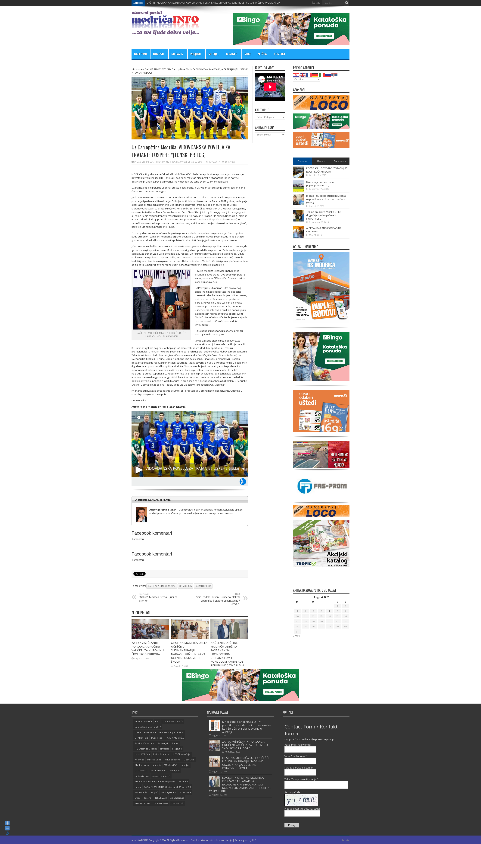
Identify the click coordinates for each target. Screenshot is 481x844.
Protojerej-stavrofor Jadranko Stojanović (155, 781)
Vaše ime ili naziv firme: (297, 744)
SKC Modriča (141, 792)
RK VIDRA (183, 781)
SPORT (201, 162)
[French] (309, 74)
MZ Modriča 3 (171, 765)
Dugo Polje (156, 737)
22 (337, 621)
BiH (157, 721)
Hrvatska (164, 748)
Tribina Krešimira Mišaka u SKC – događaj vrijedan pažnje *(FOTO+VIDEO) (324, 215)
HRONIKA (160, 162)
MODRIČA (170, 162)
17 (297, 621)
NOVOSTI (158, 54)
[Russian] (328, 74)
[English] (302, 74)
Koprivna (139, 759)
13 (321, 616)
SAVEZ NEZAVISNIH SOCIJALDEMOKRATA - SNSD (167, 786)
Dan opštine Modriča (172, 721)
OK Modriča (185, 586)
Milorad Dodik (154, 759)
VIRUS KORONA (142, 803)
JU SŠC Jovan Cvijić (181, 754)
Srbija (138, 797)
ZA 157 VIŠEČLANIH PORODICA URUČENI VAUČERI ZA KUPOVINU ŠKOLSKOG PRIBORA (148, 648)
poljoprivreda (142, 776)
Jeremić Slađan (142, 754)
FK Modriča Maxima (144, 743)
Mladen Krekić (142, 765)
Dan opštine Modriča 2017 (161, 586)
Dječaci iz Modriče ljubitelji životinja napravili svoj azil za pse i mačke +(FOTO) (326, 199)
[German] (315, 74)
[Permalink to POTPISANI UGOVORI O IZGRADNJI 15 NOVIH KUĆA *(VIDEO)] (298, 177)
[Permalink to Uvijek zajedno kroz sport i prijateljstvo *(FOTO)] (298, 190)
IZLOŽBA (262, 54)
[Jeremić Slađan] (189, 506)
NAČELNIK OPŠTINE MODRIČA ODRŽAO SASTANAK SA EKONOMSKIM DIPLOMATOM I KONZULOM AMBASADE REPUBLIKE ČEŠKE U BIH (227, 654)
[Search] (346, 3)
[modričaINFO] (165, 32)
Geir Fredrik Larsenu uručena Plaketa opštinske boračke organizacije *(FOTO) (218, 599)
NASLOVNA (140, 54)
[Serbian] (334, 74)
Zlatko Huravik (161, 803)
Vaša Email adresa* (295, 756)
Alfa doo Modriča (143, 721)
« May (296, 636)
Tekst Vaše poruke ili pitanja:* (301, 779)
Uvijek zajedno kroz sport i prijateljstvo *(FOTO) (321, 183)
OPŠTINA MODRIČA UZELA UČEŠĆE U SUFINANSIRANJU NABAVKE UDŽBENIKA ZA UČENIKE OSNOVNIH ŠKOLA (189, 652)
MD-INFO (231, 54)
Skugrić (154, 792)
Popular (302, 161)
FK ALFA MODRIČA (175, 737)
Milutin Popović (172, 759)
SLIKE (247, 54)
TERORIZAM (161, 797)
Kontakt (279, 54)
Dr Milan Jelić (141, 737)
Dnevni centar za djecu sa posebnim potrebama (159, 732)
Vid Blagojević (177, 797)
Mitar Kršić (189, 759)
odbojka (185, 765)
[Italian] (322, 74)
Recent (321, 161)
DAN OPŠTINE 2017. (155, 69)
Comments (340, 161)
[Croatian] (296, 74)
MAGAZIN (177, 54)
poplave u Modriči (161, 776)
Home (139, 69)
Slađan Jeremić (203, 586)
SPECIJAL (213, 54)
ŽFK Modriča (177, 803)
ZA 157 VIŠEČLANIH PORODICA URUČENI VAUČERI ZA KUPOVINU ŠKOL (184, 2)
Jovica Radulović (161, 754)
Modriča (157, 765)
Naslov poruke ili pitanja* (298, 767)
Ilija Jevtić (177, 748)
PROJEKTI (195, 54)
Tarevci (147, 797)
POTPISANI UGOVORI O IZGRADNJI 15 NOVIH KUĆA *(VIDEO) (326, 170)
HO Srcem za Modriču (146, 748)
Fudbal (175, 743)
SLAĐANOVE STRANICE (186, 162)
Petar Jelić (175, 770)
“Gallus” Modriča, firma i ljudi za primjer (158, 597)
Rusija (138, 786)
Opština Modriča (158, 770)
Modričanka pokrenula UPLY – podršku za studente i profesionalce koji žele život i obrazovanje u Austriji (246, 727)
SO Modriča (185, 792)
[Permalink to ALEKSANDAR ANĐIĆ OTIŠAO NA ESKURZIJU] (298, 236)
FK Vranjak (163, 743)
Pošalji (292, 825)
